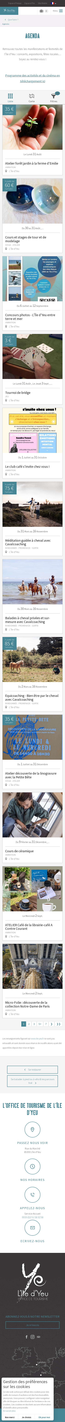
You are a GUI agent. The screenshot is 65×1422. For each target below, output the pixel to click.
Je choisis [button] (26, 1417)
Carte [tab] (32, 101)
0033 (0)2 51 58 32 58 (32, 1217)
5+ (40, 1023)
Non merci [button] (10, 1417)
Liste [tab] (10, 101)
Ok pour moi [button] (44, 1417)
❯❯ (58, 1023)
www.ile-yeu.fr (37, 1038)
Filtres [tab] (53, 101)
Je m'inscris (32, 1325)
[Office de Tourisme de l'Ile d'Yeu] (32, 1283)
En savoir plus (9, 1410)
